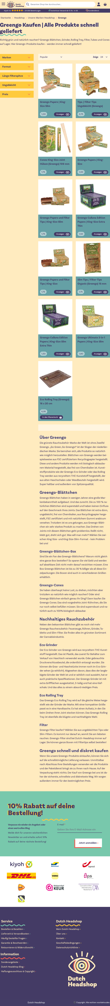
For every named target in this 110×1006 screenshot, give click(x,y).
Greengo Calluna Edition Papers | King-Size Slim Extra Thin (54, 341)
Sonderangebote (10, 962)
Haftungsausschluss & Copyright (18, 971)
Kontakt (61, 938)
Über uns (61, 933)
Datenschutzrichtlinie (68, 947)
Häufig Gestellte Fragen (14, 938)
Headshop (19, 17)
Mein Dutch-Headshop (68, 929)
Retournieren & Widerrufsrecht (18, 947)
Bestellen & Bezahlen (12, 929)
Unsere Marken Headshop (41, 17)
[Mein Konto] (98, 4)
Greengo (62, 17)
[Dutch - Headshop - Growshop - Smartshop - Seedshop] (15, 4)
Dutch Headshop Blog (13, 966)
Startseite (6, 17)
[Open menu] (3, 3)
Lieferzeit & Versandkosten (16, 933)
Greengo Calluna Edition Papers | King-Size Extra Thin (91, 221)
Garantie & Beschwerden (14, 943)
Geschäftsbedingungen (68, 943)
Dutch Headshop (36, 1002)
